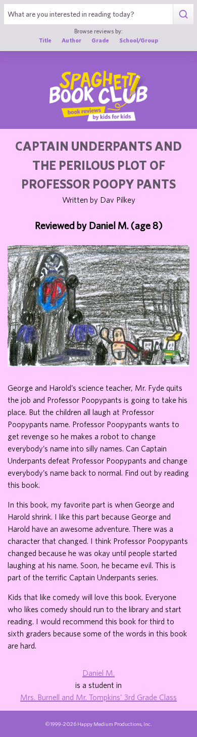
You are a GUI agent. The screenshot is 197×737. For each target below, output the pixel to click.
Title (45, 40)
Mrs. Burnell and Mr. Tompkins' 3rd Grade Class (98, 697)
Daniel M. (98, 672)
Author (71, 40)
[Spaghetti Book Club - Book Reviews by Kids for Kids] (98, 96)
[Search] (183, 14)
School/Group (138, 40)
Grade (100, 40)
